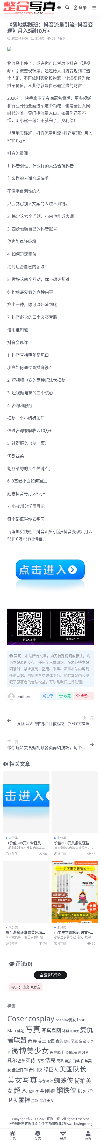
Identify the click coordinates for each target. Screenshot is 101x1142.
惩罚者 (83, 1052)
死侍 (30, 1060)
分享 (50, 696)
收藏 (67, 696)
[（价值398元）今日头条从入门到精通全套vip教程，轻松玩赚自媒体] (26, 802)
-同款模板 (31, 1124)
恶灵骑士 (57, 1052)
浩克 (50, 1060)
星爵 (21, 1061)
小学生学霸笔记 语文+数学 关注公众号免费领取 (73, 934)
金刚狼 (47, 1090)
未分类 (39, 38)
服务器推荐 (16, 1124)
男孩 (68, 1061)
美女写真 (22, 1080)
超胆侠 (33, 1091)
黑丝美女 (46, 1100)
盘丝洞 (17, 1070)
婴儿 (67, 1041)
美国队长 (72, 1069)
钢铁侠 (66, 1090)
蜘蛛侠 (63, 1080)
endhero (24, 696)
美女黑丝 (45, 1081)
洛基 (40, 1060)
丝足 (20, 1030)
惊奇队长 (71, 1052)
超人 (20, 1090)
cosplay (41, 1018)
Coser (17, 1018)
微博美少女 (30, 1051)
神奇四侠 (33, 1069)
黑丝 (34, 1100)
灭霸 (60, 1060)
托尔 (12, 1060)
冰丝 (65, 1030)
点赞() (86, 696)
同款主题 (53, 1119)
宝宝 (82, 1041)
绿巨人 (51, 1069)
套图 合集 (55, 1041)
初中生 (74, 1031)
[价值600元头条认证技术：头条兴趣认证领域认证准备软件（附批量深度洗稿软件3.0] (75, 802)
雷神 (24, 1099)
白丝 (76, 1060)
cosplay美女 (65, 1019)
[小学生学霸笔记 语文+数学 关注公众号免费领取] (75, 892)
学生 (74, 1041)
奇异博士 (37, 1041)
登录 (82, 7)
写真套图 (51, 1030)
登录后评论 (52, 975)
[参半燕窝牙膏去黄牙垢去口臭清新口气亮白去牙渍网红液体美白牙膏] (26, 892)
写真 (32, 1029)
